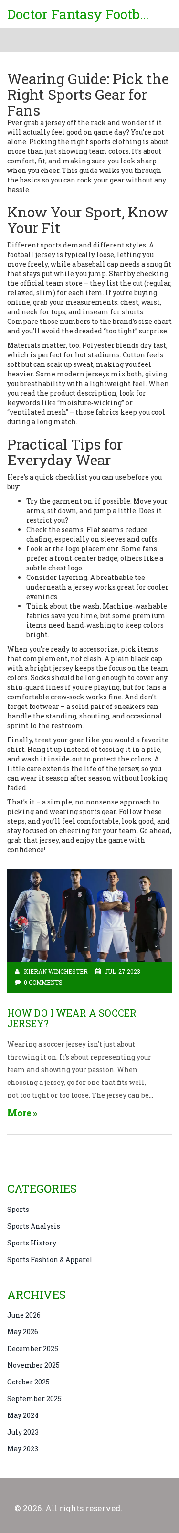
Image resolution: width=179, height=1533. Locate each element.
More (19, 1112)
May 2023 (22, 1448)
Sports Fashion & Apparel (50, 1259)
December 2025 (32, 1348)
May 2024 (23, 1415)
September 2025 (34, 1398)
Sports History (31, 1242)
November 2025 (33, 1365)
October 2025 (28, 1381)
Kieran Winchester (56, 971)
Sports (18, 1209)
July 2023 (23, 1432)
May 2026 (22, 1331)
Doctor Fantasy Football (78, 14)
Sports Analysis (33, 1226)
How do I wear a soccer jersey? (72, 1018)
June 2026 (24, 1314)
